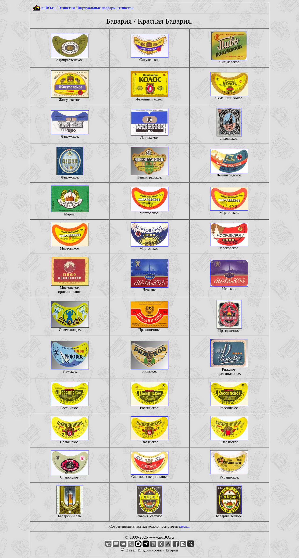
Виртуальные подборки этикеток (106, 8)
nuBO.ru (48, 8)
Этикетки (66, 8)
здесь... (184, 526)
